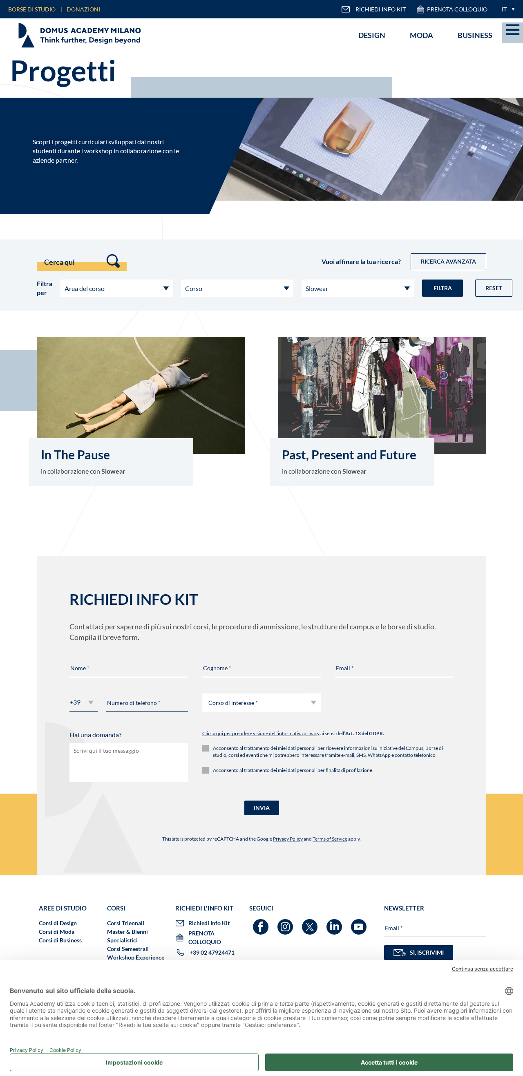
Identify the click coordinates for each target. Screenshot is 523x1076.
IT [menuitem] (504, 9)
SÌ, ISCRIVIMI (427, 952)
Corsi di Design (58, 922)
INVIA (262, 807)
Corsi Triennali (125, 922)
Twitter (311, 923)
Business (475, 35)
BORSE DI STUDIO (32, 9)
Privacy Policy (288, 839)
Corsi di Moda (56, 931)
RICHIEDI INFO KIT (380, 9)
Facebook (262, 923)
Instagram (286, 923)
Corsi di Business (60, 940)
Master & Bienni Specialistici (127, 936)
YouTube (360, 923)
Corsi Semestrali (128, 948)
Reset (493, 287)
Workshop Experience (135, 957)
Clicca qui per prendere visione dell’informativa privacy (261, 733)
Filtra (443, 287)
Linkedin (335, 923)
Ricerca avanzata (448, 261)
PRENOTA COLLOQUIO (457, 9)
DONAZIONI (83, 9)
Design (371, 35)
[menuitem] (506, 9)
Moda (421, 35)
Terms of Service (330, 839)
